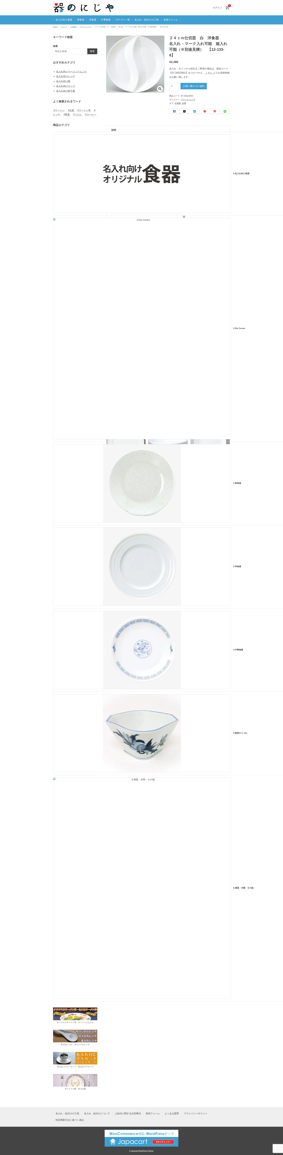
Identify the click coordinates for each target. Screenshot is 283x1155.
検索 (55, 46)
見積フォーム (170, 19)
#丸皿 (71, 110)
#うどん (77, 114)
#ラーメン (59, 110)
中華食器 (106, 19)
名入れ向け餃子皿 (65, 91)
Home (55, 27)
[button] (160, 89)
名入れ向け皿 (63, 81)
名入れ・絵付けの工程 (147, 19)
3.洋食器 (73, 27)
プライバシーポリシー (195, 1113)
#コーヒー (90, 114)
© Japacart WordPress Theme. (141, 1151)
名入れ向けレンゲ (65, 76)
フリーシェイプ (85, 27)
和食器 (80, 19)
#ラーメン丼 (84, 110)
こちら (208, 73)
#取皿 (67, 114)
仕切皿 (178, 103)
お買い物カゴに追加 (193, 86)
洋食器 (92, 19)
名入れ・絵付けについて (97, 1113)
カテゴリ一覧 (122, 19)
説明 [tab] (113, 130)
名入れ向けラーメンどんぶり (71, 71)
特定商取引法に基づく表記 (70, 1120)
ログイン (217, 7)
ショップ (64, 27)
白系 (184, 103)
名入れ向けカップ (65, 86)
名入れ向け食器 (63, 19)
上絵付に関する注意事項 (128, 1113)
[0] (227, 8)
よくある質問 (172, 1113)
